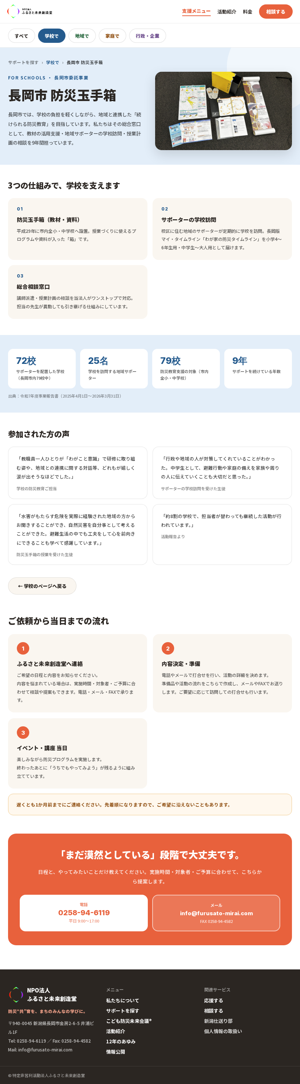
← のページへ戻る (42, 585)
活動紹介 (226, 11)
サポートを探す (23, 62)
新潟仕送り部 (218, 1020)
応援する (213, 1000)
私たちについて (122, 1000)
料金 (247, 11)
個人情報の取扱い (223, 1031)
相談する (275, 11)
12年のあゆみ (121, 1041)
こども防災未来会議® (129, 1020)
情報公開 (115, 1051)
